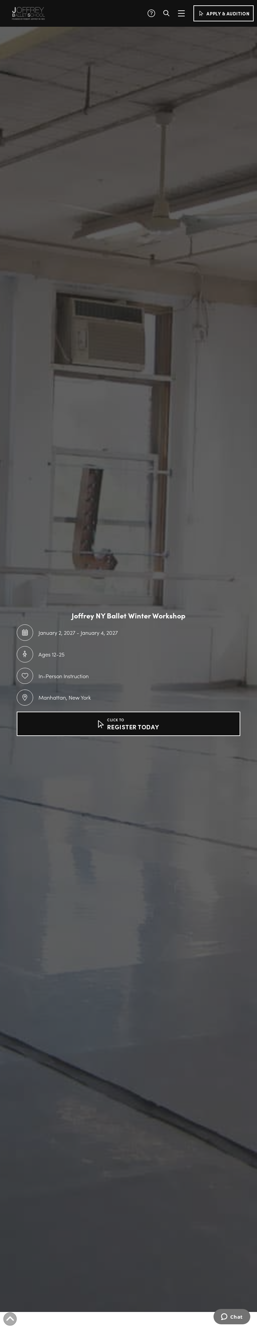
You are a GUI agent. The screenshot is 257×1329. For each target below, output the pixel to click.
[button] (151, 13)
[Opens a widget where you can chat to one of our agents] (231, 1317)
